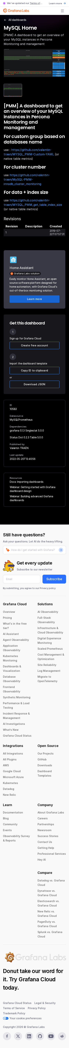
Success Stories (48, 836)
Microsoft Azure (13, 777)
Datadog (8, 788)
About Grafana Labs (51, 812)
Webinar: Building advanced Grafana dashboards (31, 498)
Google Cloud (12, 771)
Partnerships (46, 824)
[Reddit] (62, 1036)
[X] (18, 1036)
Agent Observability (16, 639)
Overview (9, 611)
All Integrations (13, 753)
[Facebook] (7, 1036)
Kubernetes (10, 783)
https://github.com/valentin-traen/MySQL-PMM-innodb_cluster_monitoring (27, 179)
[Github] (40, 1036)
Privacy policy (48, 588)
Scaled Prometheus (50, 648)
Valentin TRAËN (19, 448)
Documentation (13, 812)
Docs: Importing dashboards (26, 481)
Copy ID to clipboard (34, 370)
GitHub (42, 759)
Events (7, 830)
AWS (6, 765)
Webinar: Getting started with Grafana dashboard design (32, 488)
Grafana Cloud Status (17, 735)
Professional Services (52, 853)
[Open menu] (62, 11)
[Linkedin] (29, 1036)
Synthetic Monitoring (16, 697)
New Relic (9, 794)
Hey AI (42, 859)
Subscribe (54, 579)
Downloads (45, 765)
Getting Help (46, 847)
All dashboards (17, 19)
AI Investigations (14, 723)
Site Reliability (47, 664)
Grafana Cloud (37, 979)
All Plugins (10, 759)
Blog (6, 818)
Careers (43, 818)
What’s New (11, 729)
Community (10, 824)
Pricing (7, 617)
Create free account (34, 345)
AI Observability (48, 611)
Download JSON (34, 384)
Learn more (55, 3)
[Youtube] (51, 1036)
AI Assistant (11, 633)
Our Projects (46, 753)
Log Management (49, 670)
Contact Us (45, 841)
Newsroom (44, 830)
